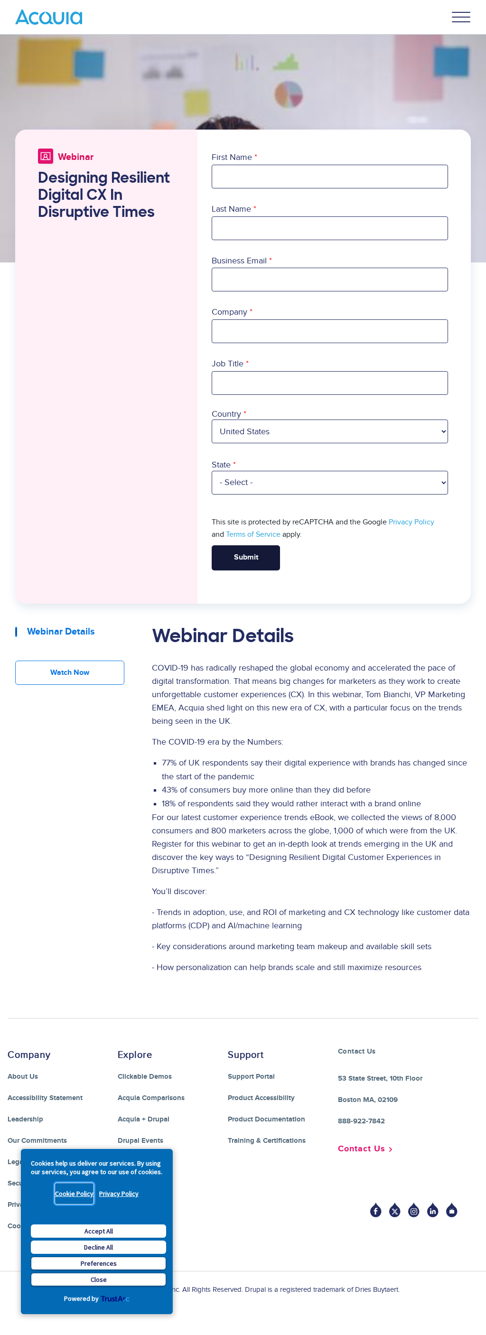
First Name (232, 157)
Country (226, 414)
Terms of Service (253, 534)
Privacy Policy (119, 1193)
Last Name (231, 209)
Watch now (69, 672)
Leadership (25, 1119)
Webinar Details (61, 631)
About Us (23, 1076)
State (221, 465)
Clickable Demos (145, 1076)
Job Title (227, 364)
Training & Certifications (267, 1140)
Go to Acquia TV (451, 1210)
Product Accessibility (261, 1097)
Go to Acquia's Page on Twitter (394, 1210)
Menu (461, 17)
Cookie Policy (74, 1193)
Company (229, 312)
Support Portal (251, 1076)
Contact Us (361, 1149)
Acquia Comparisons (151, 1097)
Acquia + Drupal (143, 1119)
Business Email (239, 261)
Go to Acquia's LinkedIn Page (432, 1210)
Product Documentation (266, 1119)
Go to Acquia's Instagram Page (413, 1210)
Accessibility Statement (45, 1097)
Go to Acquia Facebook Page (375, 1210)
